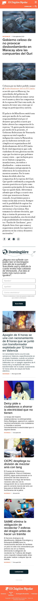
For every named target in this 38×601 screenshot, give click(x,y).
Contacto (3, 593)
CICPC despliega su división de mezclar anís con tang (17, 464)
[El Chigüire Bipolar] (14, 2)
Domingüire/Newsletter (22, 593)
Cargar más (19, 572)
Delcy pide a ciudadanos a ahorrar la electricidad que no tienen (18, 408)
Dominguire (27, 6)
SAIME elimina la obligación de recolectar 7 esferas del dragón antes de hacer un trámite (17, 528)
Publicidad (34, 593)
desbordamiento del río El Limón (20, 88)
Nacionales (6, 36)
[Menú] (35, 2)
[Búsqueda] (35, 6)
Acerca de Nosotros (10, 594)
